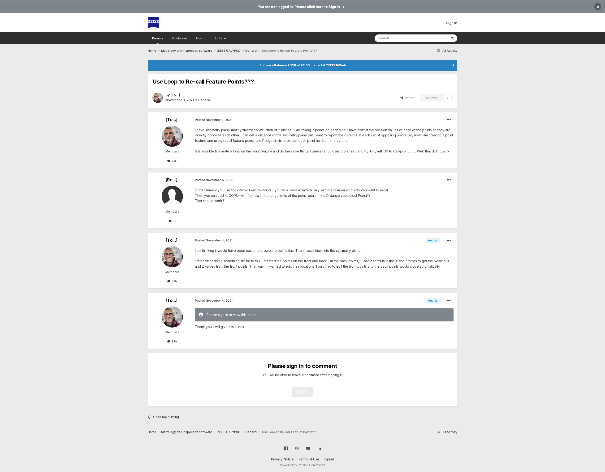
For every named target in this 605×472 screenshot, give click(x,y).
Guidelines (180, 38)
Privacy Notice (282, 459)
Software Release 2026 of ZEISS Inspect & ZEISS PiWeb (302, 65)
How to (201, 38)
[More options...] (449, 120)
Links (219, 38)
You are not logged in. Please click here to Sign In (299, 7)
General (204, 100)
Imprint (329, 459)
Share (408, 98)
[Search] (452, 38)
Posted (213, 120)
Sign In (451, 23)
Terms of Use (308, 459)
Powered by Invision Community (302, 465)
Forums (158, 38)
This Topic (433, 38)
